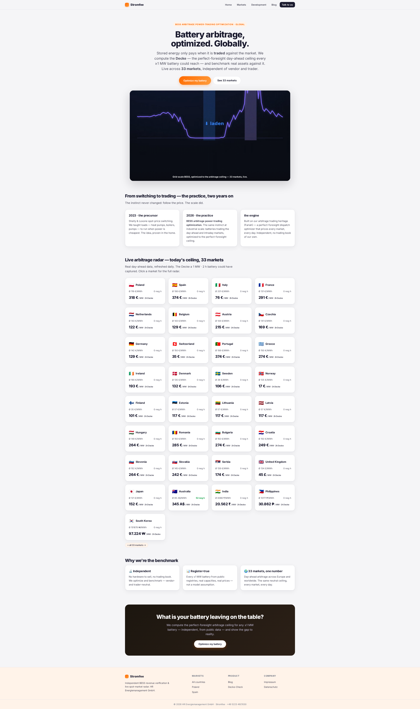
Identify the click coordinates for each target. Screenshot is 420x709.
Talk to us (287, 4)
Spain (195, 692)
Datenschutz (271, 687)
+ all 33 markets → (136, 545)
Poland (195, 687)
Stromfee (137, 4)
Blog (274, 4)
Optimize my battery (195, 80)
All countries (198, 682)
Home (228, 4)
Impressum (270, 682)
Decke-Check (235, 687)
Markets (241, 4)
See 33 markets (227, 80)
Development (258, 4)
